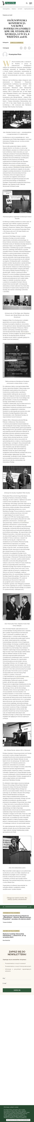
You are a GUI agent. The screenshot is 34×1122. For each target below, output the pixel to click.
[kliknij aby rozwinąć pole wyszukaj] (26, 3)
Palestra (9, 3)
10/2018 (20, 8)
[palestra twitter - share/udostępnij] (29, 48)
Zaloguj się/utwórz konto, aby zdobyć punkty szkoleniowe (17, 898)
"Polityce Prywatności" (21, 1117)
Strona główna (6, 8)
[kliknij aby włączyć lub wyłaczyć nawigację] (30, 3)
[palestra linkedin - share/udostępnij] (25, 48)
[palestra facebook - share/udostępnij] (21, 48)
